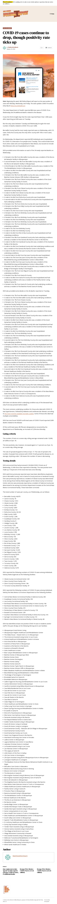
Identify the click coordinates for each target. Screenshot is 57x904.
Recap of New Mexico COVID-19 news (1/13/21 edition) (44, 870)
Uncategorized (7, 28)
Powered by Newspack (47, 900)
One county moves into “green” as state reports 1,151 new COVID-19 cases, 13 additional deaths (10, 871)
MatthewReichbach (13, 47)
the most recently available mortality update (19, 414)
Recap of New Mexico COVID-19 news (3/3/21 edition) (27, 870)
